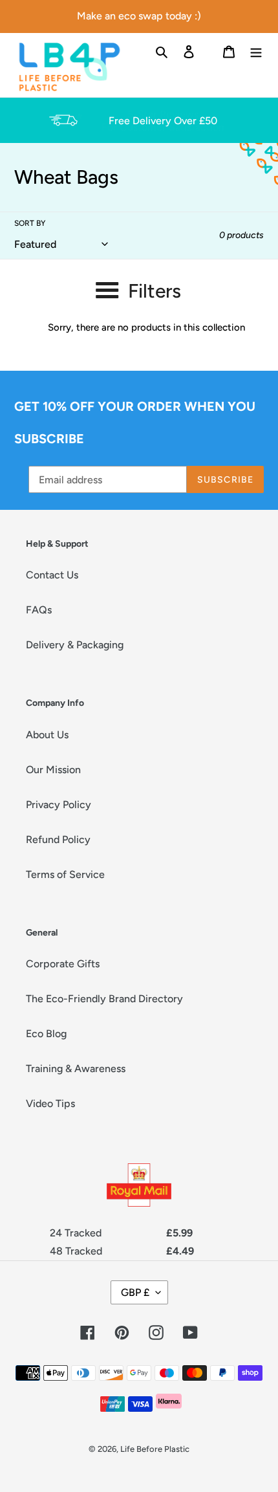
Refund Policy (58, 839)
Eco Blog (46, 1033)
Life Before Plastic (154, 1449)
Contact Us (52, 575)
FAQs (39, 610)
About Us (47, 735)
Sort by (29, 223)
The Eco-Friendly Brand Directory (104, 999)
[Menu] (256, 51)
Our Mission (53, 769)
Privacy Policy (58, 804)
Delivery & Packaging (74, 645)
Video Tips (50, 1103)
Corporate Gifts (63, 964)
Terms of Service (65, 874)
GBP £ (135, 1292)
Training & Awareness (75, 1068)
